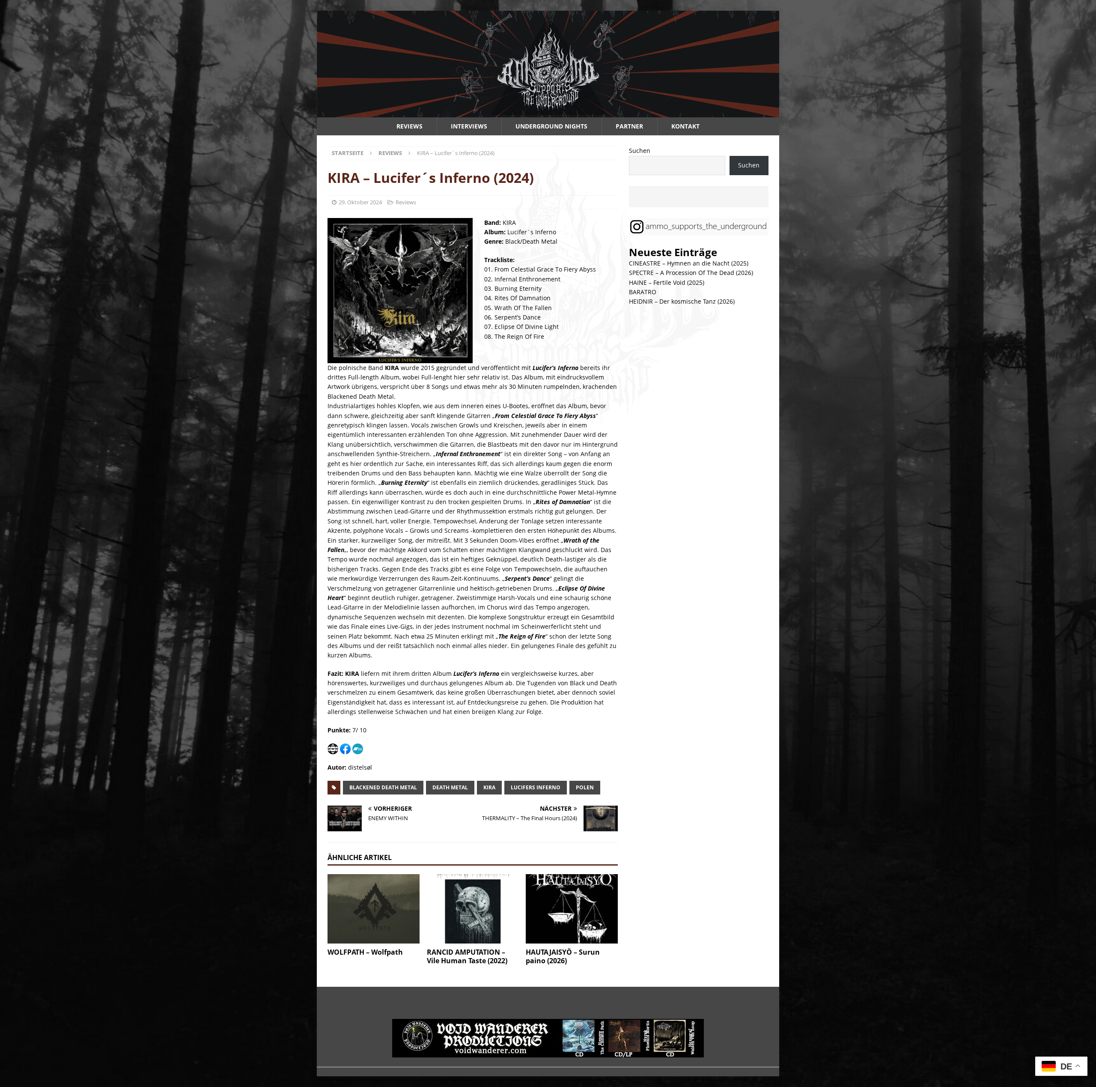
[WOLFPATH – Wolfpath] (374, 908)
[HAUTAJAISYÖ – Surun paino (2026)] (572, 908)
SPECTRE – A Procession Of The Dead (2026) (691, 273)
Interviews (469, 126)
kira (489, 787)
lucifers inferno (535, 787)
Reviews (409, 126)
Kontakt (685, 126)
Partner (629, 126)
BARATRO (642, 292)
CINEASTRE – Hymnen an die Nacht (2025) (688, 263)
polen (585, 787)
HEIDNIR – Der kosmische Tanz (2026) (682, 301)
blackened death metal (383, 787)
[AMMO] (548, 112)
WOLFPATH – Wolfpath (365, 952)
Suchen (639, 150)
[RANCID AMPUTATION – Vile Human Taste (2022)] (473, 908)
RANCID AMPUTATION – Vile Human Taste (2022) (467, 956)
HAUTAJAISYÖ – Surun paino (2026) (563, 956)
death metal (450, 787)
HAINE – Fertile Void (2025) (666, 282)
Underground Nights (551, 126)
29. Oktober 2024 (360, 202)
